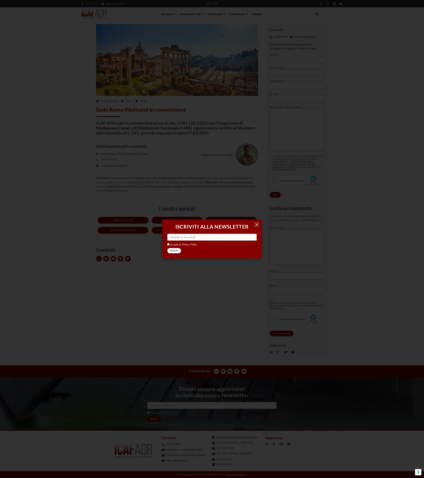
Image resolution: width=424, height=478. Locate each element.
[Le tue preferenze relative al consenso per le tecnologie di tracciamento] (418, 472)
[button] (256, 224)
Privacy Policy (189, 244)
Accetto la (175, 244)
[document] (212, 239)
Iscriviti (174, 250)
